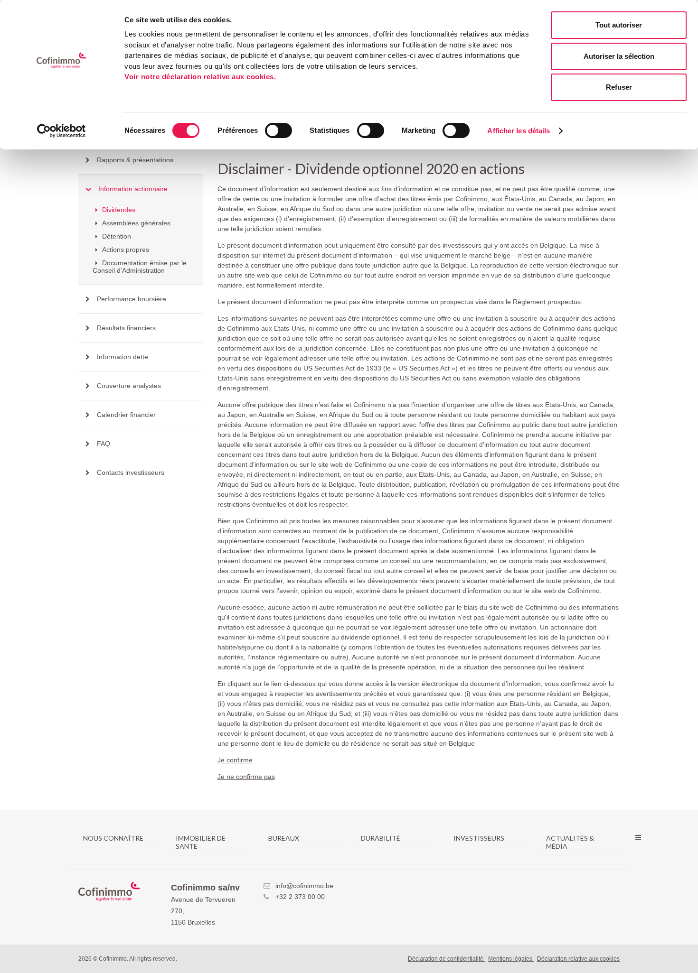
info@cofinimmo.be (304, 886)
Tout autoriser (618, 25)
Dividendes (117, 209)
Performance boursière (131, 299)
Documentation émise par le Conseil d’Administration (140, 266)
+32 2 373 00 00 (300, 896)
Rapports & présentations (135, 160)
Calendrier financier (126, 414)
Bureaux (283, 838)
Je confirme (235, 760)
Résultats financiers (126, 328)
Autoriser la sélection (619, 56)
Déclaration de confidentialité (446, 958)
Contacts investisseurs (130, 472)
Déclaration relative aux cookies (578, 958)
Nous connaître (113, 838)
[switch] (278, 130)
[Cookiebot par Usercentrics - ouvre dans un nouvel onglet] (61, 131)
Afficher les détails (518, 131)
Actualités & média (570, 842)
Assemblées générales (135, 223)
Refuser (619, 87)
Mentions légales (511, 958)
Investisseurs (478, 838)
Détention (115, 236)
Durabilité (380, 838)
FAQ (103, 443)
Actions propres (124, 249)
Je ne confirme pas (246, 776)
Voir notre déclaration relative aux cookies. (200, 77)
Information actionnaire (133, 189)
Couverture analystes (129, 385)
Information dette (122, 357)
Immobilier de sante (201, 842)
